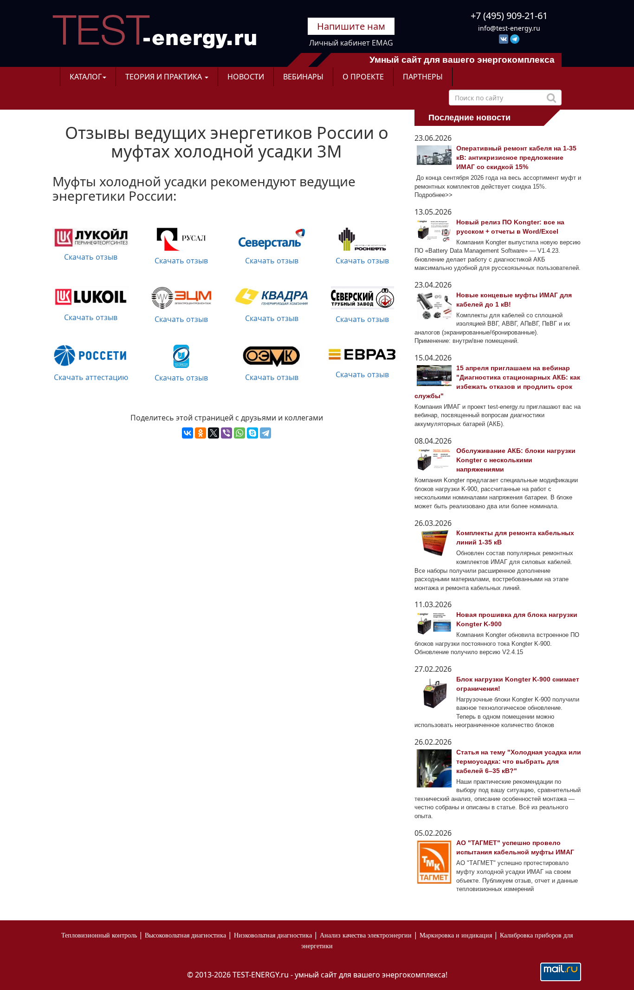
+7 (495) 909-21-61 (509, 15)
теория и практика (164, 77)
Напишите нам (351, 26)
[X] (213, 433)
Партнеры (423, 77)
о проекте (363, 77)
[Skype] (252, 433)
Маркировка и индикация (456, 935)
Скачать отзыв (90, 257)
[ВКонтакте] (187, 433)
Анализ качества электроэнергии (366, 935)
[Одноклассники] (200, 433)
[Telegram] (265, 433)
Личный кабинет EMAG (351, 43)
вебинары (303, 77)
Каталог (86, 77)
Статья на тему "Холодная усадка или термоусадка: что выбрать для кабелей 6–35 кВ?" (518, 761)
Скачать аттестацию (91, 377)
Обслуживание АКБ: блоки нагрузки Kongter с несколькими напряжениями (516, 460)
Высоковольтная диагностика (185, 935)
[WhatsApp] (239, 433)
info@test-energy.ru (509, 28)
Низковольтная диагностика (273, 935)
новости (245, 77)
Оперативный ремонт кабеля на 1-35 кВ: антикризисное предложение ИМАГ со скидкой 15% (516, 157)
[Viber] (226, 433)
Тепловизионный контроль (99, 935)
